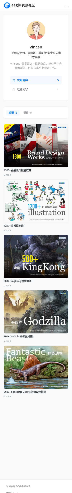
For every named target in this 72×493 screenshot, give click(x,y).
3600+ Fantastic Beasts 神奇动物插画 (25, 391)
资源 (13, 112)
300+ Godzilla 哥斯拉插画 (18, 336)
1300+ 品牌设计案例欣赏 (17, 170)
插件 (27, 112)
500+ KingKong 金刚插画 (17, 281)
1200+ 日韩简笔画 (14, 225)
